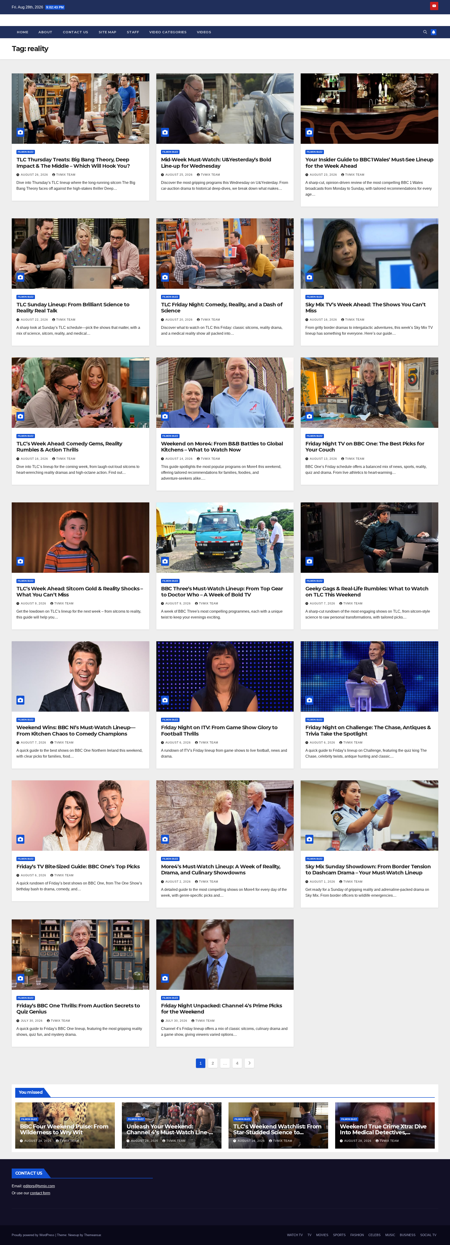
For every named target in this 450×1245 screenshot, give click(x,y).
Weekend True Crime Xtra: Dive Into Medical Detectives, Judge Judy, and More (383, 1132)
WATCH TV (295, 1235)
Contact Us (75, 32)
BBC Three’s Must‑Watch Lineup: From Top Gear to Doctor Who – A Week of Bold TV (222, 591)
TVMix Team (65, 174)
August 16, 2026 (324, 319)
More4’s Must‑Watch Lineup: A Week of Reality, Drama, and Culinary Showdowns (221, 869)
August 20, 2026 (179, 319)
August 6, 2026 (178, 742)
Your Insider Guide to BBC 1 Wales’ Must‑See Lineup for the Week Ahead (369, 162)
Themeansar (92, 1235)
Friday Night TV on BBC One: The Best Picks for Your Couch (364, 446)
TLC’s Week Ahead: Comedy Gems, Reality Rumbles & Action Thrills (69, 446)
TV (309, 1235)
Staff (133, 32)
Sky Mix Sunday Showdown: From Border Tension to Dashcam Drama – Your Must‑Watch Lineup (368, 869)
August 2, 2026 (178, 881)
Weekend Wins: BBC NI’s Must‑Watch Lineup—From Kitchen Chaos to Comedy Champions (75, 730)
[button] (425, 32)
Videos (204, 32)
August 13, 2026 (324, 458)
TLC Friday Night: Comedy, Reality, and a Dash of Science (221, 307)
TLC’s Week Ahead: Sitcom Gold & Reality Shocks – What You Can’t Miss (79, 591)
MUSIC (390, 1235)
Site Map (107, 32)
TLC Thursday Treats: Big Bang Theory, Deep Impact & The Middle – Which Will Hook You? (73, 162)
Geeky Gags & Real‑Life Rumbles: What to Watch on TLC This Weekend (366, 591)
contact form (40, 1193)
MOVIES (322, 1235)
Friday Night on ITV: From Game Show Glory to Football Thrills (219, 730)
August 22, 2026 (35, 319)
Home (22, 32)
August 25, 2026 (179, 174)
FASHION (357, 1235)
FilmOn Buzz (26, 152)
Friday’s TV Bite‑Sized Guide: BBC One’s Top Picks (78, 866)
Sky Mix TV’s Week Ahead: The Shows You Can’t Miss (365, 307)
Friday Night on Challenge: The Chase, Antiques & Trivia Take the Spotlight (368, 730)
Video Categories (168, 32)
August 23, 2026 (324, 174)
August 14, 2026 (179, 458)
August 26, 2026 (35, 174)
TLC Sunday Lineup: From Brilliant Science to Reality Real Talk (72, 307)
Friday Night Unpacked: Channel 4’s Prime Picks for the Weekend (221, 1008)
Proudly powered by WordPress (33, 1235)
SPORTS (339, 1235)
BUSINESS (408, 1235)
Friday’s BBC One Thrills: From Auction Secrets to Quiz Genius (78, 1008)
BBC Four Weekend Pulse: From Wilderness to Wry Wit (64, 1129)
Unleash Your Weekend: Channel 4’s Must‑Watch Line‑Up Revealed (172, 1132)
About (45, 32)
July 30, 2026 (32, 1020)
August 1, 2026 (323, 881)
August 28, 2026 (38, 1141)
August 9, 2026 (34, 603)
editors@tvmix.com (39, 1186)
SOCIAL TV (428, 1235)
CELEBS (374, 1235)
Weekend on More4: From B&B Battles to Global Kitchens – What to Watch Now (222, 446)
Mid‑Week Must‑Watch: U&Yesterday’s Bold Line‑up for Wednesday (216, 162)
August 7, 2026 (323, 603)
